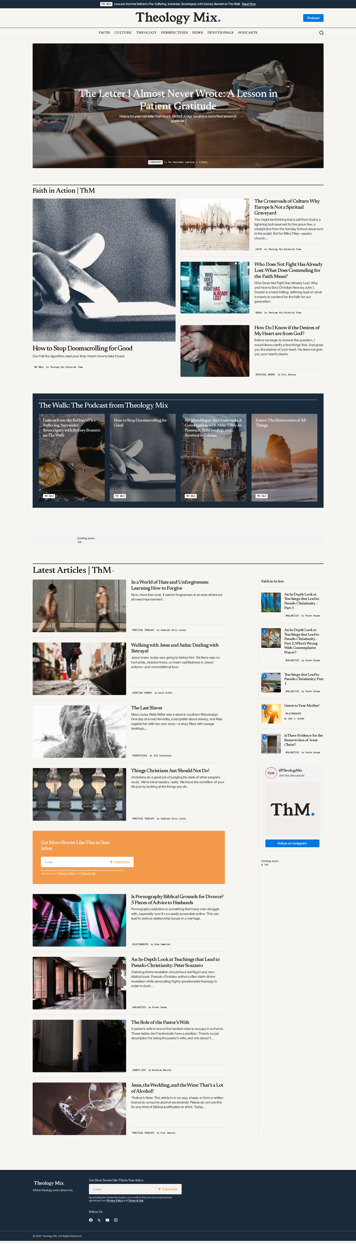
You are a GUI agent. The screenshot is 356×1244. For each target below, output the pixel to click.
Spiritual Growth (265, 374)
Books (259, 312)
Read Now (249, 4)
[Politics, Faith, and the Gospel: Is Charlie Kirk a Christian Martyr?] (178, 105)
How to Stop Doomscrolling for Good (82, 348)
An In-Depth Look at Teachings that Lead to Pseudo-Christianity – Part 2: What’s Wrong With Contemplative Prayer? (301, 641)
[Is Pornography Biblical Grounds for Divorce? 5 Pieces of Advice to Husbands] (79, 920)
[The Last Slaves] (79, 731)
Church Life (139, 1070)
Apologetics (139, 1007)
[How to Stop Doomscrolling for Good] (104, 270)
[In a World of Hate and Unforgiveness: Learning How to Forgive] (79, 605)
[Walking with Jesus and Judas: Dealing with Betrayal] (79, 668)
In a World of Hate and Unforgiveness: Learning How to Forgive (170, 585)
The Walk (106, 4)
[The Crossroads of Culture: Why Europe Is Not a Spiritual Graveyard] (214, 224)
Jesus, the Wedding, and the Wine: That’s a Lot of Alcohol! (177, 1088)
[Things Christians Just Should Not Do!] (79, 794)
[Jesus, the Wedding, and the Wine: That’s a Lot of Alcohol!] (79, 1108)
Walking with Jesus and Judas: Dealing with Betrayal (175, 648)
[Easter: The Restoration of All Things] (284, 458)
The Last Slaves (146, 708)
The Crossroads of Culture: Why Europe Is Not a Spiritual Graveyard (286, 207)
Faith (259, 249)
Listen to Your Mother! (301, 706)
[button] (321, 33)
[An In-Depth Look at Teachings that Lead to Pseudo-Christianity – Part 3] (271, 602)
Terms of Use (87, 873)
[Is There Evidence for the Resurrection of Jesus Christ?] (271, 743)
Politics (167, 162)
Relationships (140, 944)
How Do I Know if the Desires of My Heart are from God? (286, 331)
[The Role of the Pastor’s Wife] (79, 1046)
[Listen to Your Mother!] (271, 714)
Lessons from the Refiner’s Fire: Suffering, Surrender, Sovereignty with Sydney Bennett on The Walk (177, 4)
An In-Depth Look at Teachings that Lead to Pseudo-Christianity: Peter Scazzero (175, 962)
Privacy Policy (67, 873)
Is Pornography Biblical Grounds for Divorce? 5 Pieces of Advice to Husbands (177, 899)
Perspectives (139, 755)
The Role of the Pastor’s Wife (160, 1022)
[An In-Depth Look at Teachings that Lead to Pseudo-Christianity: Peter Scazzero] (79, 983)
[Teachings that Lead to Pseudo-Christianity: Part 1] (271, 683)
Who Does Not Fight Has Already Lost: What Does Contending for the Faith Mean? (288, 270)
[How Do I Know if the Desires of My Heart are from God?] (214, 351)
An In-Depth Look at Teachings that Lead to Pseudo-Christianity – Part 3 (301, 601)
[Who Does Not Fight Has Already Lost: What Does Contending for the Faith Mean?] (214, 287)
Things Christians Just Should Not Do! (170, 770)
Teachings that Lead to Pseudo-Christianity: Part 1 (304, 679)
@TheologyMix (290, 771)
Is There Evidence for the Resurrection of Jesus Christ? (303, 740)
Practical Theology (143, 630)
